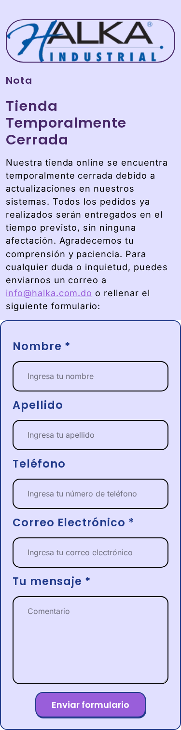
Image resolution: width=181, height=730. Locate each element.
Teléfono (39, 464)
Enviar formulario (90, 705)
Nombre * (42, 346)
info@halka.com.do (49, 292)
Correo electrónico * (74, 523)
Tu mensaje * (52, 581)
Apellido (38, 405)
